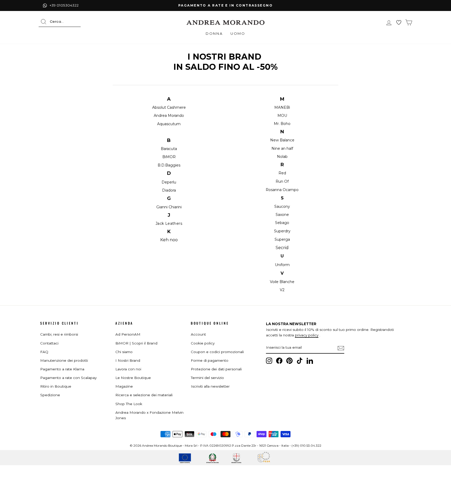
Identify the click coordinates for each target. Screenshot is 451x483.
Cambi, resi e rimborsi (59, 334)
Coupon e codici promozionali (217, 352)
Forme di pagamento (209, 360)
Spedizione (50, 395)
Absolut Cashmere (169, 107)
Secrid (282, 247)
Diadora (169, 190)
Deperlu (169, 182)
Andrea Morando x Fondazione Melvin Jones (149, 415)
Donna (214, 33)
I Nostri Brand (127, 360)
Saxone (282, 214)
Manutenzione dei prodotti (64, 360)
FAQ (44, 352)
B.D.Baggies (169, 165)
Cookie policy (203, 343)
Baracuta (169, 148)
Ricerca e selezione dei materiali (144, 395)
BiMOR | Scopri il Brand (136, 343)
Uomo (237, 33)
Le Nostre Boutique (133, 378)
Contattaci (49, 343)
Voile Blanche (282, 281)
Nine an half (282, 148)
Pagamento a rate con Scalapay (68, 378)
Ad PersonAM (127, 334)
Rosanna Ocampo (282, 189)
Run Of (282, 181)
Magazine (124, 386)
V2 (282, 290)
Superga (282, 239)
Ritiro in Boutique (55, 386)
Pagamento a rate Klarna (62, 369)
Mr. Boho (282, 123)
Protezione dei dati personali (216, 369)
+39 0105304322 (64, 5)
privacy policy (306, 335)
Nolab (282, 156)
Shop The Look (128, 404)
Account (198, 334)
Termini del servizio (207, 378)
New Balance (282, 140)
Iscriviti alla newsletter (210, 386)
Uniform (282, 264)
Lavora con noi (128, 369)
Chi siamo (124, 352)
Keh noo (169, 239)
